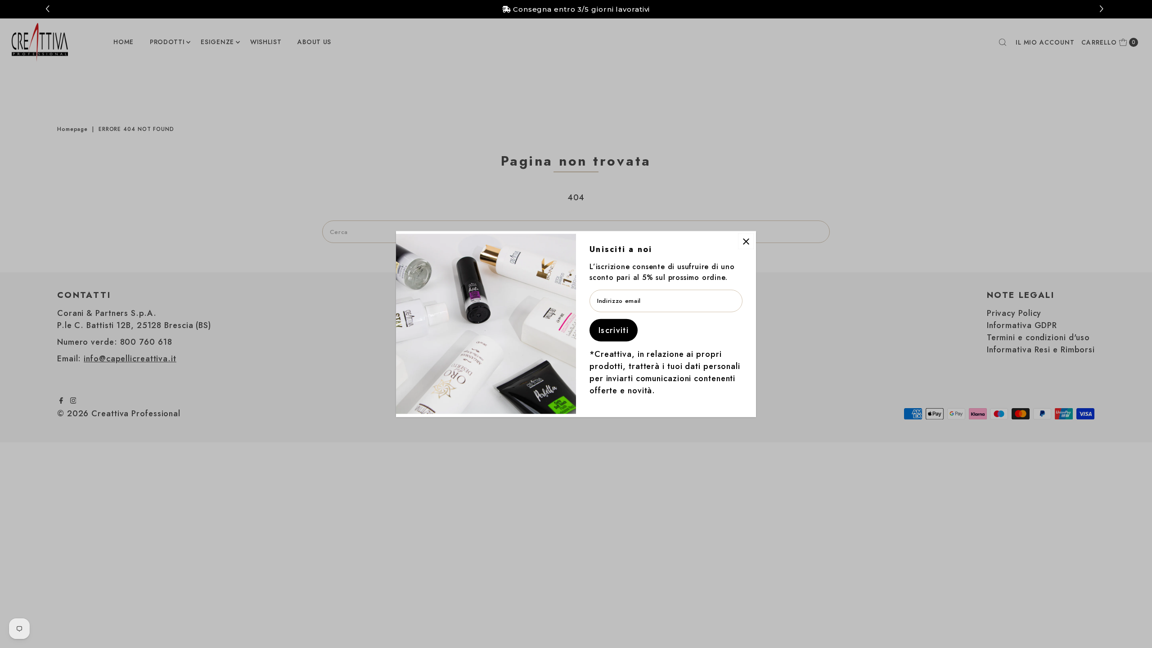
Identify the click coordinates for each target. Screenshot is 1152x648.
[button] (1103, 9)
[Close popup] (746, 241)
